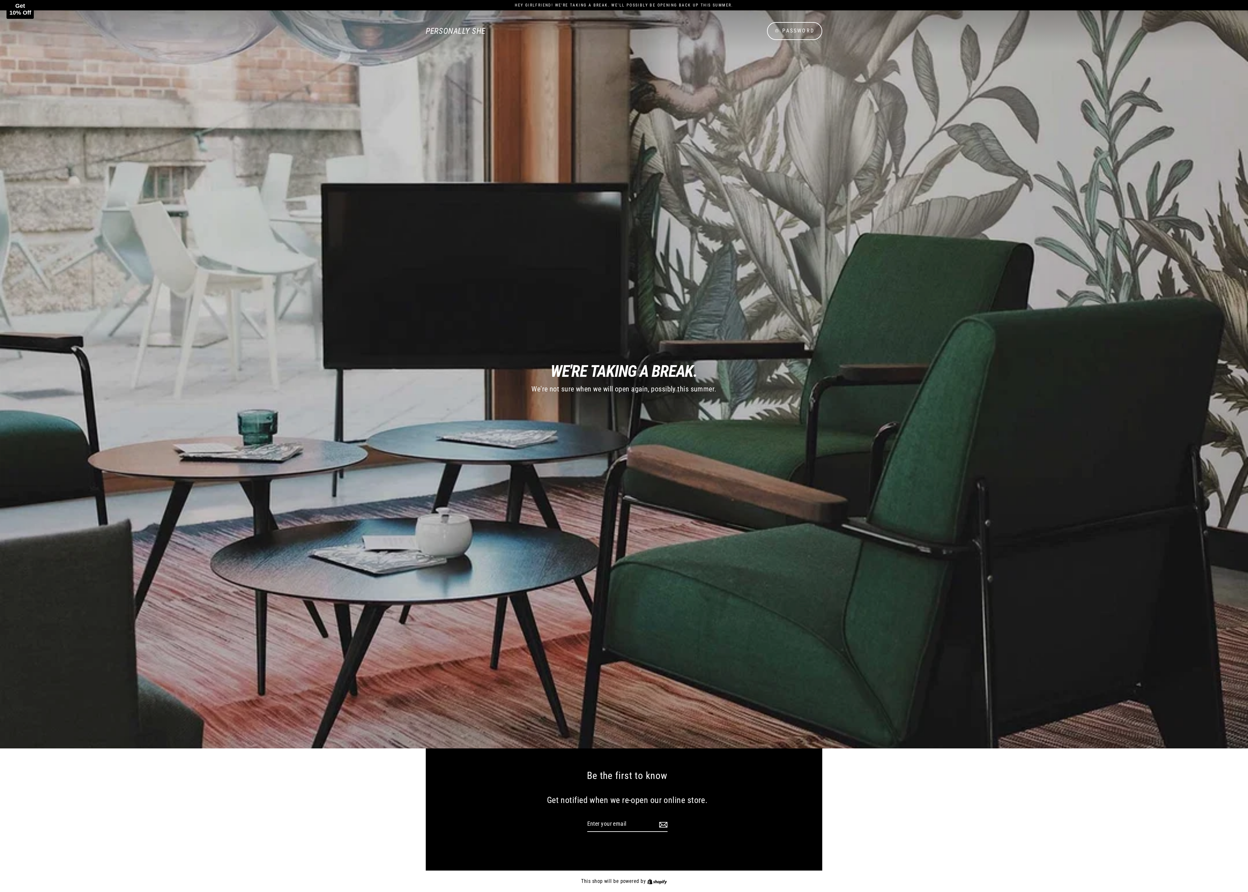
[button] (20, 9)
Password (798, 31)
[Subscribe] (662, 824)
